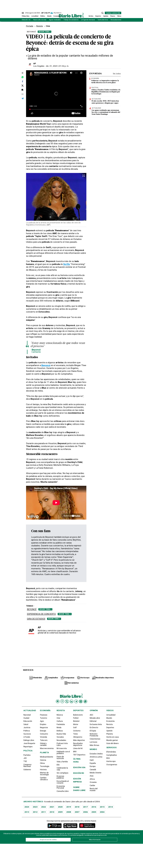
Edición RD (78, 773)
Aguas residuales (55, 20)
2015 (102, 807)
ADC (91, 715)
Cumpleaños (111, 755)
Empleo (43, 724)
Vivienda (43, 737)
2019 (68, 807)
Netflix (66, 264)
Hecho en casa (112, 737)
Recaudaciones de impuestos (121, 20)
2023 (35, 807)
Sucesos (27, 734)
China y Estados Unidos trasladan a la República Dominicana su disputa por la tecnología (105, 92)
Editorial (93, 721)
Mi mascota (62, 748)
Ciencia (43, 760)
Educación (27, 721)
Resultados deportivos (78, 744)
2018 (77, 807)
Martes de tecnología (44, 774)
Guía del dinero (112, 743)
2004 (102, 812)
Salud (25, 724)
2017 (85, 807)
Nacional (27, 715)
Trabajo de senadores (71, 20)
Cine (48, 26)
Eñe (58, 765)
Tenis (75, 734)
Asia (91, 776)
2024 (26, 807)
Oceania (93, 782)
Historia (43, 770)
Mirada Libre (95, 718)
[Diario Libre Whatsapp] (85, 701)
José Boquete (29, 743)
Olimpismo (77, 737)
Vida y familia (62, 762)
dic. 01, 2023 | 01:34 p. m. (57, 66)
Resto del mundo (94, 789)
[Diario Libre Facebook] (58, 701)
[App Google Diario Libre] (54, 825)
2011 (43, 812)
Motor (75, 724)
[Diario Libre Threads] (81, 701)
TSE (25, 761)
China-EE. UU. (26, 20)
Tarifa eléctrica (102, 20)
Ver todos (117, 74)
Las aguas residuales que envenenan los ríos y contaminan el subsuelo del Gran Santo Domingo (106, 112)
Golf (75, 727)
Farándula (61, 724)
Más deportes (79, 740)
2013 (26, 812)
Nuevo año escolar (39, 20)
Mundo (49, 16)
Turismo (43, 718)
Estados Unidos (96, 754)
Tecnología (44, 766)
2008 (68, 812)
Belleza (60, 731)
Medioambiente (46, 757)
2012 (35, 812)
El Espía (93, 731)
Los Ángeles (38, 66)
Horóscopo (111, 761)
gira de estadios (36, 619)
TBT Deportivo (79, 755)
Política (42, 16)
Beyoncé (32, 609)
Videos (119, 16)
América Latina (96, 757)
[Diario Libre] (71, 15)
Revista (91, 16)
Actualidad (34, 16)
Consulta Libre (63, 791)
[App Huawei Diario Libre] (87, 825)
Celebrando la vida (62, 769)
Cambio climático (44, 779)
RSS (108, 758)
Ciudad (26, 718)
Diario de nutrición (60, 758)
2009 (60, 812)
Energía (43, 731)
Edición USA (79, 767)
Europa (92, 766)
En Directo (94, 727)
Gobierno (27, 770)
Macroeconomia (47, 748)
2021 (52, 807)
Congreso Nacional (27, 765)
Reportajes (28, 747)
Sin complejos (62, 773)
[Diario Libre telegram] (76, 701)
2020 (60, 807)
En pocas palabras (60, 777)
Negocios (44, 727)
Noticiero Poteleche (94, 735)
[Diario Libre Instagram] (62, 701)
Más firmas (94, 745)
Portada (29, 26)
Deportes (98, 16)
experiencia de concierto (41, 614)
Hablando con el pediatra (63, 753)
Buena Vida (61, 734)
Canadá (93, 770)
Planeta (112, 16)
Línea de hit (78, 748)
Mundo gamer (112, 740)
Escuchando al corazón (63, 782)
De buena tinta (96, 724)
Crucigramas (111, 765)
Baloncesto (78, 715)
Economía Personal (61, 787)
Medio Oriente (95, 773)
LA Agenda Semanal (88, 20)
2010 (52, 812)
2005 (93, 812)
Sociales (60, 737)
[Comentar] (22, 90)
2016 (93, 807)
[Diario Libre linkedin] (71, 701)
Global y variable (43, 744)
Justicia (26, 727)
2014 (110, 807)
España (93, 763)
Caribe (92, 785)
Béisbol (76, 721)
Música (60, 715)
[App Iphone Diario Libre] (70, 825)
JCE (25, 758)
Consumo (44, 734)
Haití (92, 760)
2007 (77, 812)
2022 (43, 807)
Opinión (105, 16)
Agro (42, 721)
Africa (92, 779)
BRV (75, 752)
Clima (42, 763)
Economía (56, 16)
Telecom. (44, 740)
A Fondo (26, 737)
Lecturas (93, 742)
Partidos (27, 755)
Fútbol (75, 718)
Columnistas (95, 739)
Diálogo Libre (28, 740)
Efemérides (111, 752)
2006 (85, 812)
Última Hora (25, 16)
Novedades (61, 740)
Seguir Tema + (44, 32)
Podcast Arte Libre (62, 744)
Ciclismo (76, 731)
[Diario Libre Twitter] (67, 701)
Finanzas (43, 715)
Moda (59, 727)
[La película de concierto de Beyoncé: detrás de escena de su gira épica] (22, 77)
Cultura (60, 721)
